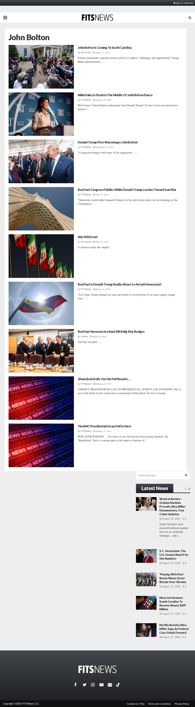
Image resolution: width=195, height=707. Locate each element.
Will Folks (86, 52)
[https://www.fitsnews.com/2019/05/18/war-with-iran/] (41, 256)
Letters (84, 336)
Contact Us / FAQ (135, 704)
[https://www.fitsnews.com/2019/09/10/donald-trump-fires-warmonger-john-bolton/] (41, 161)
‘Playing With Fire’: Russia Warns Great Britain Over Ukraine (172, 578)
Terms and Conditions (159, 704)
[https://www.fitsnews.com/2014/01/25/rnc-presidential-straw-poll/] (41, 445)
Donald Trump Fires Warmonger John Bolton (108, 142)
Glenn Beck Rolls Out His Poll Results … (104, 379)
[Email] (112, 685)
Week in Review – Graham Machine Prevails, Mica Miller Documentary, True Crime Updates (172, 506)
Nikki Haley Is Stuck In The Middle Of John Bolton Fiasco (115, 95)
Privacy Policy (182, 704)
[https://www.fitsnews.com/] (97, 669)
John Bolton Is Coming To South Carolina (105, 47)
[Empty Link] (185, 488)
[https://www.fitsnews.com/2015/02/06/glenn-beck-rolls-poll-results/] (41, 398)
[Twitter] (87, 685)
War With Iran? (88, 237)
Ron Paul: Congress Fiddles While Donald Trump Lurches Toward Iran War (127, 189)
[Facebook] (78, 685)
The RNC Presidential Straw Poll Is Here (104, 426)
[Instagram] (95, 685)
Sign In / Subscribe (184, 2)
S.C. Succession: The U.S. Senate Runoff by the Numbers (173, 554)
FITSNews (86, 100)
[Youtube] (103, 685)
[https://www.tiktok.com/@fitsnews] (118, 685)
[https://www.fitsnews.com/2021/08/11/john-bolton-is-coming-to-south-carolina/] (41, 67)
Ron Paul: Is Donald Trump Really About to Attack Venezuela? (120, 284)
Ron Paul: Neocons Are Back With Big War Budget (111, 331)
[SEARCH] (186, 475)
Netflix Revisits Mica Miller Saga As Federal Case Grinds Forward (174, 628)
